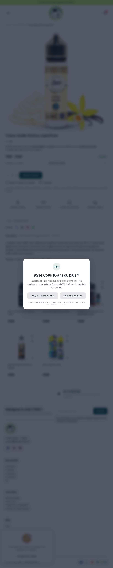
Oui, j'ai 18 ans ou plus (43, 295)
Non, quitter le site (73, 295)
